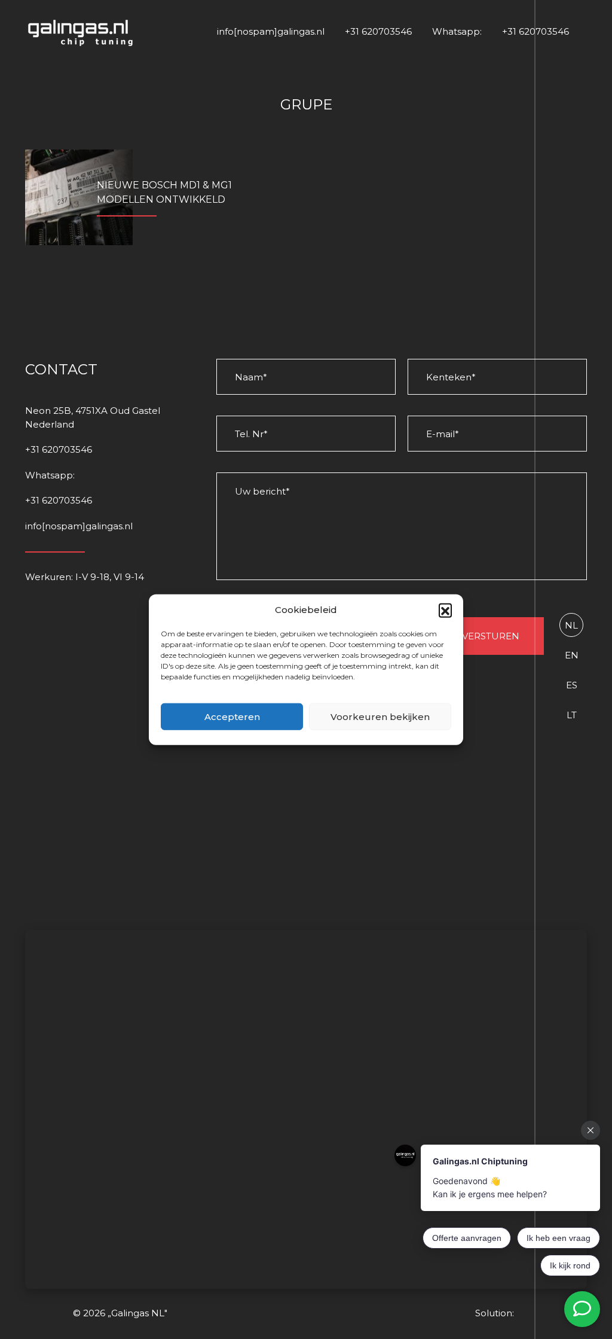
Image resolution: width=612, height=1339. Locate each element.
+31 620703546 (378, 31)
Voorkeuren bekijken (380, 716)
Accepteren (232, 716)
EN (572, 655)
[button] (445, 610)
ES (571, 685)
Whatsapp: (457, 31)
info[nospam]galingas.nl (271, 31)
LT (572, 715)
